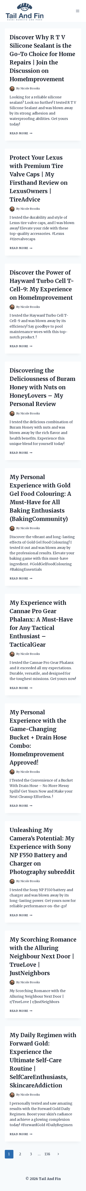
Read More (21, 133)
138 (47, 1154)
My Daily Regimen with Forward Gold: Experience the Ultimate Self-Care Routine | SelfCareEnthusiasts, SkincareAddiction (43, 1060)
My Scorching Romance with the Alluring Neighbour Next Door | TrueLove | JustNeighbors (43, 956)
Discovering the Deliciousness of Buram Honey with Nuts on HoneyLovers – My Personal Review (42, 387)
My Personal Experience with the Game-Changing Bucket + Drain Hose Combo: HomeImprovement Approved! (38, 737)
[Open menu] (77, 11)
